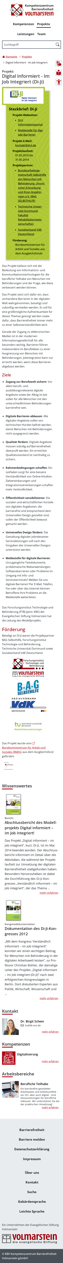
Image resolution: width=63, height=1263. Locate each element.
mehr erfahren (49, 893)
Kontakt (32, 1182)
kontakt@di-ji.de (25, 145)
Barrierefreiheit (31, 1129)
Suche (31, 1192)
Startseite (11, 56)
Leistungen (25, 34)
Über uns (32, 1172)
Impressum (32, 1159)
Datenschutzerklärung (31, 1149)
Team (41, 34)
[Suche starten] (57, 44)
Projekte (43, 24)
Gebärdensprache (32, 1201)
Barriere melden (32, 1139)
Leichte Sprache (31, 1211)
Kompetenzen (23, 24)
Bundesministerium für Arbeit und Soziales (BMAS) (24, 750)
